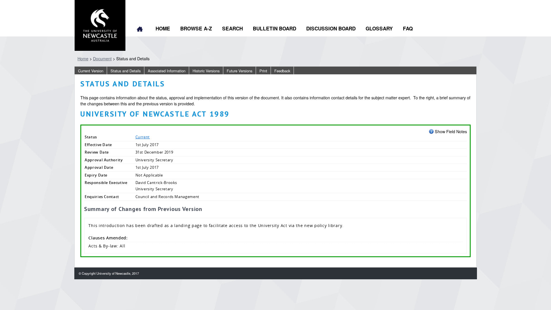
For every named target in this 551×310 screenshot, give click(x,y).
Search (232, 28)
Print (263, 70)
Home (139, 29)
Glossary (379, 28)
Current (142, 137)
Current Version (90, 70)
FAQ (408, 28)
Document (102, 58)
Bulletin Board (274, 28)
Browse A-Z (196, 28)
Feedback (282, 70)
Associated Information (166, 70)
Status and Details (125, 70)
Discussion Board (331, 28)
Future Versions (239, 70)
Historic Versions (206, 70)
